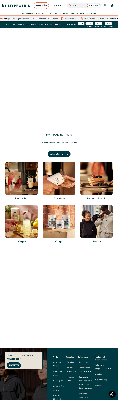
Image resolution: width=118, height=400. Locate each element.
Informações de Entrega (58, 388)
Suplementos (51, 13)
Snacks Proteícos (78, 13)
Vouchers (99, 374)
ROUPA (57, 5)
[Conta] (105, 5)
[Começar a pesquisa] (69, 5)
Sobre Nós (83, 362)
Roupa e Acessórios (71, 369)
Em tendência (27, 13)
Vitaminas (64, 13)
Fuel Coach (95, 5)
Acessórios (91, 13)
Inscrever (14, 365)
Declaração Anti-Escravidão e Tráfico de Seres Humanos (85, 382)
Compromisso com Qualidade (85, 369)
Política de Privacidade (83, 395)
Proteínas (40, 13)
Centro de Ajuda (57, 373)
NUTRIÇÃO (41, 5)
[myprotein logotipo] (16, 5)
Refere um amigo (103, 367)
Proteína (70, 362)
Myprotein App (101, 380)
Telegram (98, 385)
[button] (112, 394)
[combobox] (84, 5)
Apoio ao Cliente (57, 364)
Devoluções (58, 381)
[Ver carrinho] (112, 5)
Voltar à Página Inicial (59, 154)
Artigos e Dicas (70, 379)
